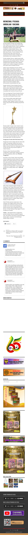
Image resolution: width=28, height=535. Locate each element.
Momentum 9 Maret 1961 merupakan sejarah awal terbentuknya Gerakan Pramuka (14, 232)
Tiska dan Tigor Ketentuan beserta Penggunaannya (14, 236)
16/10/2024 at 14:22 (10, 281)
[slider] (21, 498)
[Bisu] (18, 498)
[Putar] (6, 498)
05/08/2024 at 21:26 (10, 261)
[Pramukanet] (14, 8)
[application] (14, 498)
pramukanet (9, 260)
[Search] (24, 3)
